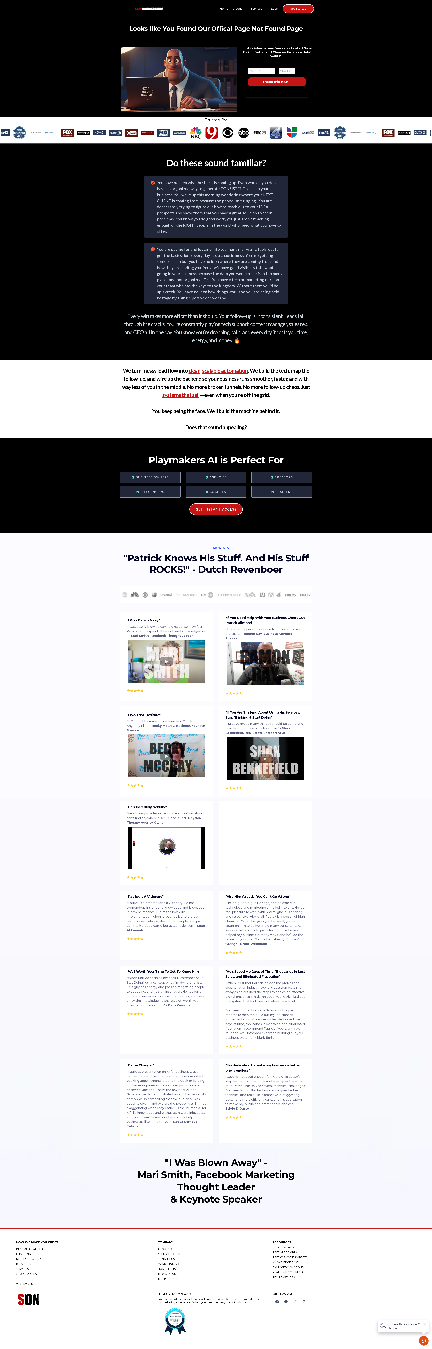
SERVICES (22, 1269)
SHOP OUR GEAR (27, 1274)
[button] (244, 8)
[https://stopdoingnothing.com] (149, 9)
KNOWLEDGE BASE (286, 1262)
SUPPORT (22, 1279)
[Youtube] (277, 1301)
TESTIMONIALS (168, 1279)
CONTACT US (166, 1259)
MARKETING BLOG (170, 1264)
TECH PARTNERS (284, 1277)
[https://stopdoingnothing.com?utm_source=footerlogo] (86, 1300)
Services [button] (257, 8)
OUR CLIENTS (167, 1269)
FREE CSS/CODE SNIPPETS (290, 1257)
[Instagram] (294, 1301)
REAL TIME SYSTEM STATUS (290, 1272)
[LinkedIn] (303, 1301)
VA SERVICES (24, 1283)
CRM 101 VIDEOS (283, 1247)
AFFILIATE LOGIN (169, 1254)
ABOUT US (165, 1249)
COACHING (23, 1254)
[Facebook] (285, 1301)
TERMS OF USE (168, 1274)
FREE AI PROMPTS (285, 1252)
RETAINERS (23, 1264)
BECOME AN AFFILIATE (31, 1249)
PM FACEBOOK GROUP (288, 1267)
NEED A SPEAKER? (28, 1259)
